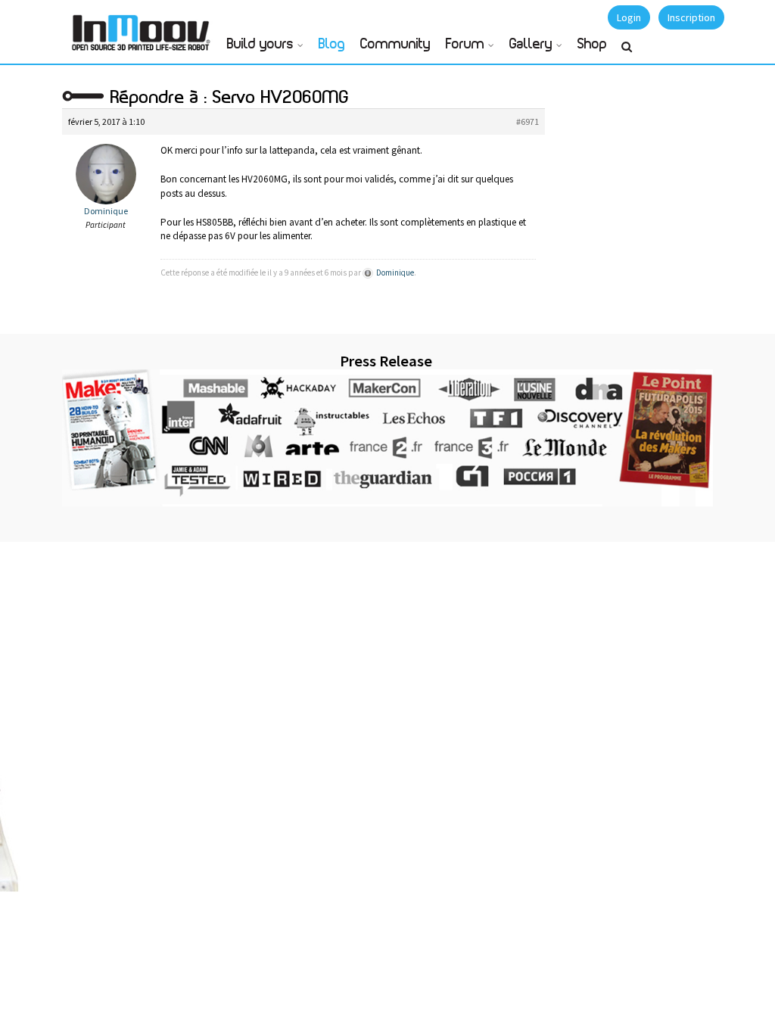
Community (395, 44)
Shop (592, 44)
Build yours (260, 44)
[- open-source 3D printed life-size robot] (143, 28)
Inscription (691, 17)
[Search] (627, 53)
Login (629, 17)
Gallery (530, 44)
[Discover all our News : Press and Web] (387, 437)
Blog (332, 44)
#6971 (527, 121)
